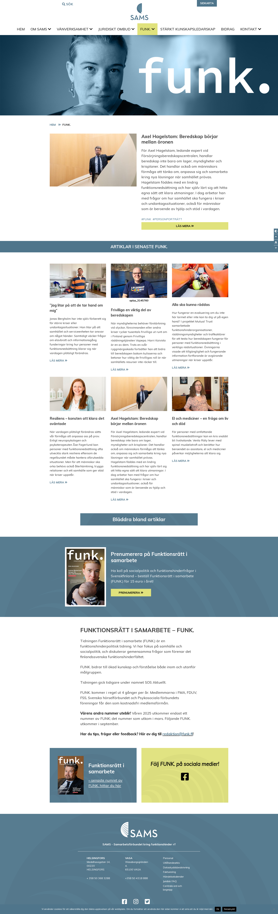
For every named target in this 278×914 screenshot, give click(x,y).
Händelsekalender (173, 876)
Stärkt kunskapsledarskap (187, 29)
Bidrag (228, 29)
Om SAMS (39, 29)
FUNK (147, 219)
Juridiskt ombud (114, 29)
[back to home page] (139, 829)
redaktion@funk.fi (177, 734)
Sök (69, 4)
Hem (21, 29)
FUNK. (146, 29)
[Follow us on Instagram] (135, 901)
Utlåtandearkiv (171, 862)
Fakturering (169, 871)
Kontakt (249, 29)
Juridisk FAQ (170, 881)
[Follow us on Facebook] (185, 776)
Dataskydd (229, 909)
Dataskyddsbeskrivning (176, 867)
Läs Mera (202, 226)
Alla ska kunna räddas (191, 304)
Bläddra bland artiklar (139, 519)
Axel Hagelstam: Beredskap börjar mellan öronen (179, 139)
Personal (168, 858)
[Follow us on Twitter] (147, 901)
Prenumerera (130, 592)
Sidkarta (207, 3)
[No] (274, 909)
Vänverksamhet (73, 29)
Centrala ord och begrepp (172, 887)
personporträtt (168, 219)
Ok (217, 909)
